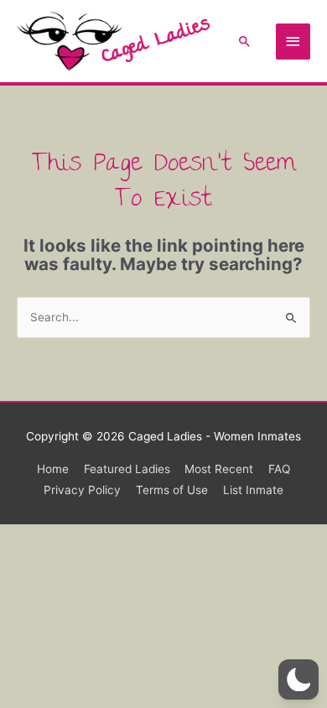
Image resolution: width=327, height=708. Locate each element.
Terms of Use (172, 490)
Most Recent (218, 469)
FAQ (279, 469)
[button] (244, 41)
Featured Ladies (127, 469)
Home (53, 469)
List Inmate (253, 490)
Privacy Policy (82, 490)
